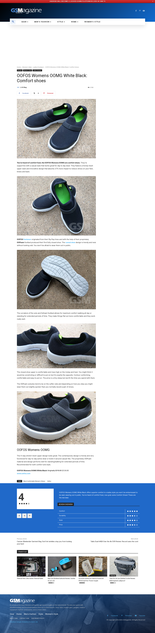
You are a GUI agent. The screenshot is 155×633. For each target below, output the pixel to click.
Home (19, 67)
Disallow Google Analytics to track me (24, 622)
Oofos (49, 481)
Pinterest (128, 615)
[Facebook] (136, 10)
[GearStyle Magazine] (42, 10)
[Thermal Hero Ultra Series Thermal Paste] (31, 566)
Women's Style (27, 67)
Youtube (142, 615)
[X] (24, 515)
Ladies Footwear (38, 67)
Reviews (20, 70)
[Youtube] (143, 10)
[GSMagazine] (48, 601)
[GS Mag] (18, 87)
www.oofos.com (23, 473)
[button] (13, 21)
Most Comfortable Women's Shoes (34, 481)
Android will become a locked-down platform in (71, 1)
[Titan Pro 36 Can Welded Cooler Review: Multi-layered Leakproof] (123, 566)
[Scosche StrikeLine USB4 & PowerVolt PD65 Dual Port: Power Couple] (93, 566)
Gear (19, 575)
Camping (112, 575)
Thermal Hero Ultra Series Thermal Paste (30, 578)
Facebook (114, 615)
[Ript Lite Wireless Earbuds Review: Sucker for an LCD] (62, 566)
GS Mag (24, 87)
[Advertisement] (77, 42)
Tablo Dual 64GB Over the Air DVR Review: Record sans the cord (114, 541)
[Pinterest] (140, 10)
